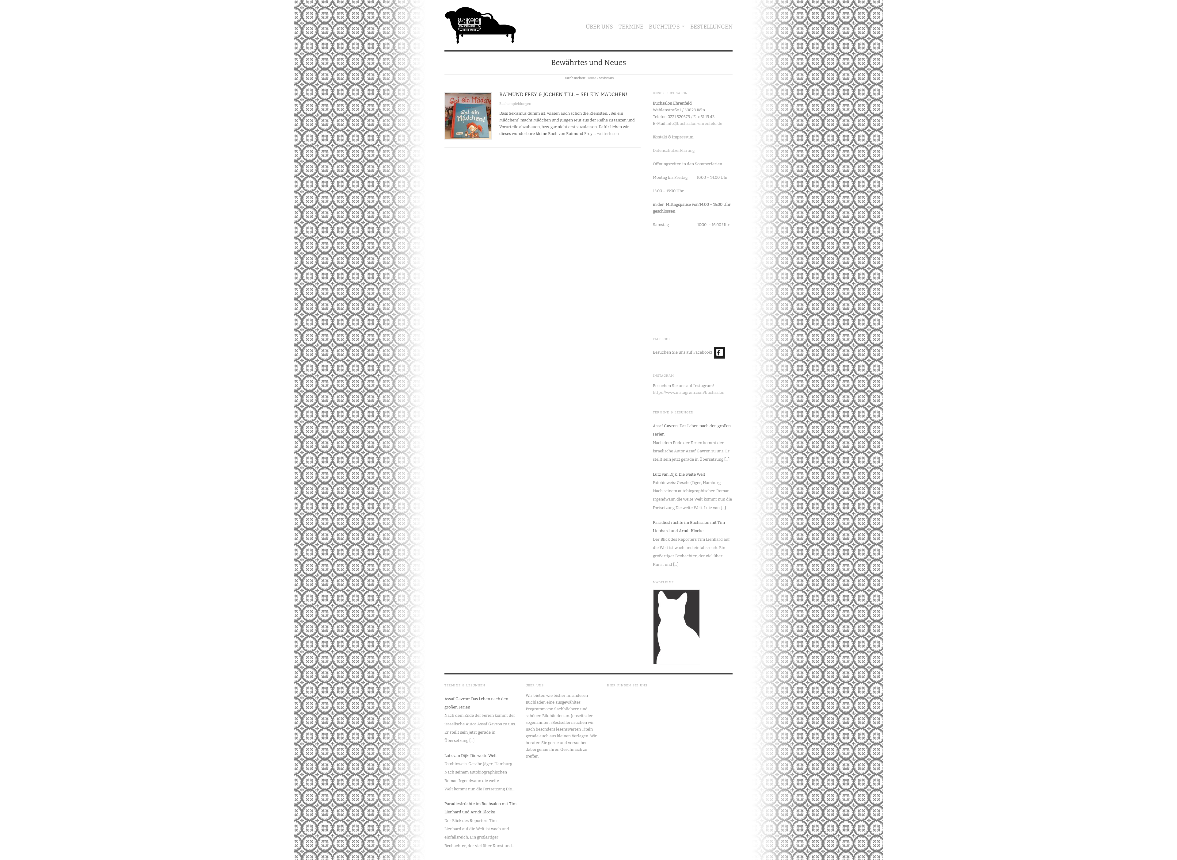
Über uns (599, 26)
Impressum (682, 137)
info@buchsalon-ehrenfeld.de (694, 123)
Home (591, 78)
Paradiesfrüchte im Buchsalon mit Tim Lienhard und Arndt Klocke (689, 526)
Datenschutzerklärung (674, 150)
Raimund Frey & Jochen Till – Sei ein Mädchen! (563, 94)
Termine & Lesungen (673, 412)
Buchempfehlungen (515, 104)
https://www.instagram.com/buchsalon (688, 392)
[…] (726, 459)
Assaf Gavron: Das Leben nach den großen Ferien (692, 430)
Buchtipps (664, 26)
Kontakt (660, 137)
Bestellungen (711, 26)
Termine (631, 26)
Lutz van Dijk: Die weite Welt (679, 474)
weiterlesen (608, 133)
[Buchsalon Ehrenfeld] (480, 23)
